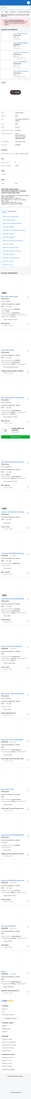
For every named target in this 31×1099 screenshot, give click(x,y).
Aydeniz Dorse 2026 (7, 350)
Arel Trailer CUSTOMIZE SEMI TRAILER (13, 553)
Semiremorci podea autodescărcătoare (12, 240)
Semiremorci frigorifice (8, 227)
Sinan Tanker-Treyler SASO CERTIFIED (13, 693)
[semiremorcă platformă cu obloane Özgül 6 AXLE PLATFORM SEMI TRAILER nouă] (15, 824)
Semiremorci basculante (8, 220)
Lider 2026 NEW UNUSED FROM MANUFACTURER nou (21, 43)
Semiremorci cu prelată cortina (10, 216)
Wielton (3, 971)
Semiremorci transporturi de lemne (11, 251)
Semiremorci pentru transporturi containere (13, 230)
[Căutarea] (28, 7)
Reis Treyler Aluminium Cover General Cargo (15, 462)
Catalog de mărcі (6, 1050)
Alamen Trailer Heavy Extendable (11, 646)
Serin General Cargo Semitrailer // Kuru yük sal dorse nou (21, 33)
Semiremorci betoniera (8, 254)
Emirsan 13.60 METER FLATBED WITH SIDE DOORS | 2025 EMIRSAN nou (21, 61)
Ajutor (3, 1011)
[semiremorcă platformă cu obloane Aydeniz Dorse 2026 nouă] (15, 339)
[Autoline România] (11, 2)
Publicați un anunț (15, 437)
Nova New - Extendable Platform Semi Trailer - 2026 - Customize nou (21, 52)
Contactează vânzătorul (8, 1014)
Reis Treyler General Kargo (9, 296)
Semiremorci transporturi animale (11, 257)
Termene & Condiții (7, 1039)
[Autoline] (6, 12)
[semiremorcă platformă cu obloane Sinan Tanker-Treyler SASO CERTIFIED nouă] (15, 682)
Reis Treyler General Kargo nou (21, 71)
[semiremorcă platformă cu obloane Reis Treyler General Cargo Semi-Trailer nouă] (15, 386)
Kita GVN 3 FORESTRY (8, 926)
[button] (28, 2)
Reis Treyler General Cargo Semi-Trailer (13, 397)
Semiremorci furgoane (8, 233)
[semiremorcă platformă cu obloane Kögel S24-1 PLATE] (15, 778)
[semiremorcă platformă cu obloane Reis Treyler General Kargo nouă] (15, 285)
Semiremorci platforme (8, 237)
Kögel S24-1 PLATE (7, 789)
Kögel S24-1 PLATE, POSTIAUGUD (12, 739)
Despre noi (5, 1009)
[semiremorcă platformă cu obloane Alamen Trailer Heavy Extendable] (15, 635)
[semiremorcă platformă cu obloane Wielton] (15, 960)
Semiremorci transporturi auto (10, 247)
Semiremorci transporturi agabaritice (12, 223)
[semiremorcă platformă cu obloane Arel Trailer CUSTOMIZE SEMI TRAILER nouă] (15, 542)
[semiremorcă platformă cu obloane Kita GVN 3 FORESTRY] (15, 915)
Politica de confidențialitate (9, 1042)
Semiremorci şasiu (7, 264)
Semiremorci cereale (8, 261)
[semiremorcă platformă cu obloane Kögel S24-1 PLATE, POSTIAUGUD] (15, 728)
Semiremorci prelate (7, 244)
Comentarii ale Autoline (8, 1047)
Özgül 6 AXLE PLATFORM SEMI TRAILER (14, 835)
